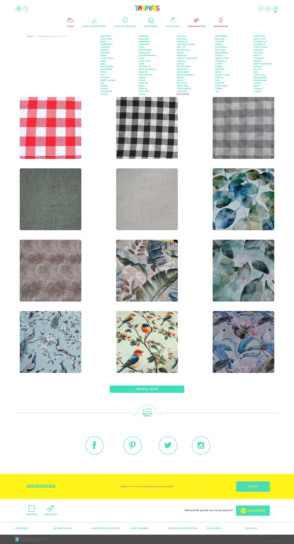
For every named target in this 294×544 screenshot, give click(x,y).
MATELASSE (106, 67)
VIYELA (104, 94)
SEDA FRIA (183, 86)
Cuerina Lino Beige (138, 184)
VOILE (142, 94)
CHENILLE (182, 42)
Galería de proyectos (106, 528)
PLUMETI (105, 78)
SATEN (104, 86)
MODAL (219, 67)
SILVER (104, 89)
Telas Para (173, 26)
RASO (180, 80)
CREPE (218, 44)
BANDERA (144, 39)
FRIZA (180, 53)
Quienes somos (63, 528)
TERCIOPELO (184, 89)
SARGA (257, 83)
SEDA (141, 86)
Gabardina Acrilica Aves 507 (145, 329)
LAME (103, 61)
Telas (70, 26)
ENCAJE (104, 50)
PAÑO (218, 72)
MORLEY (258, 67)
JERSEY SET (222, 58)
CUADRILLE (259, 44)
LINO (103, 64)
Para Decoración (125, 26)
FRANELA (105, 53)
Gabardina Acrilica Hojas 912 (146, 258)
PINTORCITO (146, 75)
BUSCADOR (183, 94)
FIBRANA (258, 50)
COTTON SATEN (186, 44)
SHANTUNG (221, 86)
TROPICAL (144, 91)
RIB (102, 83)
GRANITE (182, 55)
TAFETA (143, 89)
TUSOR (257, 91)
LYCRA (218, 64)
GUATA (257, 55)
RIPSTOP (143, 83)
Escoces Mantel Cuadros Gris (241, 115)
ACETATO (105, 36)
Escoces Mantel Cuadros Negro (145, 115)
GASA (103, 55)
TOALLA (257, 89)
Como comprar (139, 528)
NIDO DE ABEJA (147, 69)
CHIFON (219, 42)
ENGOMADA (145, 50)
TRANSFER (106, 91)
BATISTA (181, 39)
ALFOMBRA (221, 36)
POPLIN (219, 78)
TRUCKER (182, 91)
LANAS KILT (145, 61)
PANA (103, 72)
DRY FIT (181, 47)
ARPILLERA (106, 39)
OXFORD (219, 69)
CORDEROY (106, 44)
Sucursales (214, 528)
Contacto (251, 528)
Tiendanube (273, 541)
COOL (142, 47)
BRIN (103, 42)
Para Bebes (151, 26)
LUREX (180, 64)
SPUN (256, 86)
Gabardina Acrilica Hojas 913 (49, 258)
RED (217, 80)
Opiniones (21, 528)
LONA (142, 64)
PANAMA (143, 72)
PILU (102, 75)
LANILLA (181, 61)
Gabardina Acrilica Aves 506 (241, 329)
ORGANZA (182, 69)
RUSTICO (182, 83)
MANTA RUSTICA (262, 64)
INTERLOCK (106, 58)
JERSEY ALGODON (187, 58)
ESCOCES (220, 50)
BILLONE (220, 39)
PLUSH (142, 78)
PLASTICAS (259, 75)
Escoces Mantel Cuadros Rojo (48, 115)
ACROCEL (144, 36)
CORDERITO (260, 42)
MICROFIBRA (184, 67)
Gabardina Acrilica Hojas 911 (242, 258)
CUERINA (105, 47)
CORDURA (144, 44)
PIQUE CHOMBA (185, 75)
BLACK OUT (259, 39)
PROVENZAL (260, 78)
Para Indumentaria (94, 26)
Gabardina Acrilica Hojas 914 (242, 186)
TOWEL (219, 89)
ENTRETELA (183, 50)
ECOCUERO (221, 47)
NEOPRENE (106, 69)
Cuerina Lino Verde (42, 184)
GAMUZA (258, 53)
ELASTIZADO (260, 47)
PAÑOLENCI (183, 72)
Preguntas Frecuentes (182, 528)
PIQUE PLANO (222, 75)
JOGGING (258, 58)
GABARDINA (221, 53)
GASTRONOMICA (148, 55)
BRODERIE (144, 42)
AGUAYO (181, 36)
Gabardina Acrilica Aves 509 (48, 329)
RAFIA (142, 80)
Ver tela (73, 124)
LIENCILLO (221, 61)
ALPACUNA (259, 36)
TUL (217, 91)
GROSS (219, 55)
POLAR (180, 78)
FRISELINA (144, 53)
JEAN (141, 58)
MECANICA (144, 67)
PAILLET (257, 69)
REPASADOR (260, 80)
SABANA (219, 83)
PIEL (255, 72)
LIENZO (257, 61)
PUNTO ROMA (107, 80)
